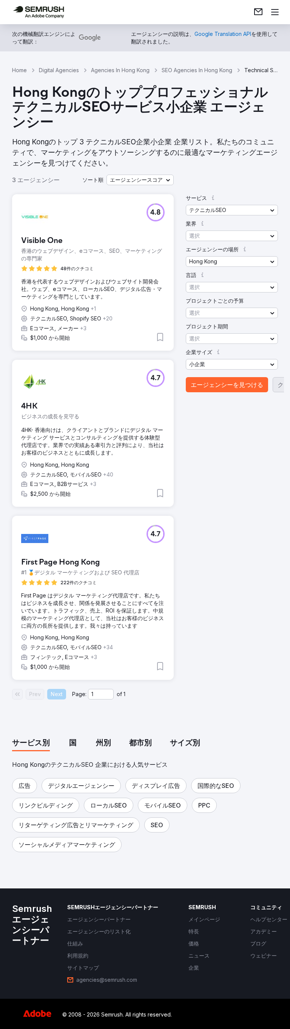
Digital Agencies (59, 70)
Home (19, 70)
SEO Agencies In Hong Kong (197, 70)
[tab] (31, 743)
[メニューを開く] (275, 12)
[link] (258, 12)
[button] (140, 180)
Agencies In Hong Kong (120, 70)
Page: (79, 694)
